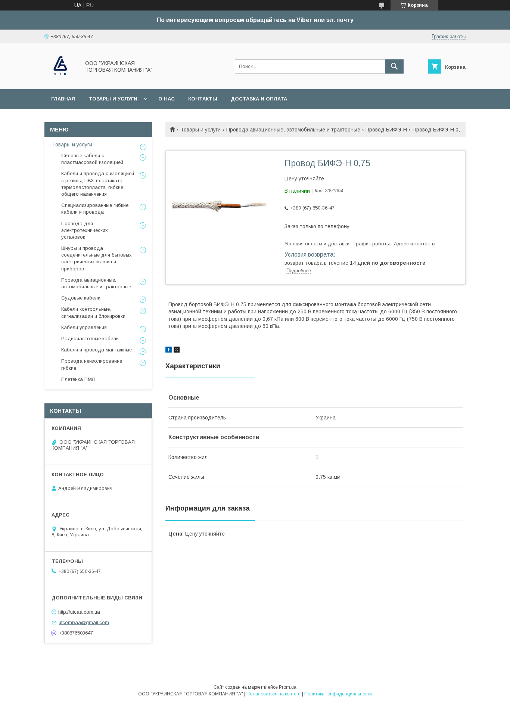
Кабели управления (84, 327)
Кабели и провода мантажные (96, 350)
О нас (166, 99)
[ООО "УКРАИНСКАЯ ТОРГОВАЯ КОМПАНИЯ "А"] (60, 80)
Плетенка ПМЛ (78, 379)
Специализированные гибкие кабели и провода (94, 208)
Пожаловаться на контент (273, 694)
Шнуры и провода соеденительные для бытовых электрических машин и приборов (96, 258)
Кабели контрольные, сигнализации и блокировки (93, 312)
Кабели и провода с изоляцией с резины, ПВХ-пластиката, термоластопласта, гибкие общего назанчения (97, 184)
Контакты (202, 99)
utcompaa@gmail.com (84, 622)
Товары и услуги (112, 99)
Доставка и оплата (259, 99)
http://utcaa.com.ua (79, 611)
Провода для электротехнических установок (84, 230)
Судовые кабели (80, 298)
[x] (177, 351)
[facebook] (168, 351)
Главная (63, 99)
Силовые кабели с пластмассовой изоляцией (92, 159)
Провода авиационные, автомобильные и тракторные (293, 130)
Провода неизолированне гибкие (91, 364)
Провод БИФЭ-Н (386, 130)
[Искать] (394, 66)
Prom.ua (287, 687)
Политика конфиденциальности (338, 694)
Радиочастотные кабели (90, 338)
